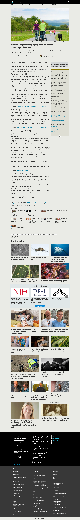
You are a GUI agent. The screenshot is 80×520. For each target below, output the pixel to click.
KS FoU (14, 501)
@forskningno (56, 436)
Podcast (60, 2)
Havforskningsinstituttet (17, 490)
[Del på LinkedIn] (16, 237)
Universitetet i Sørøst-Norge (57, 505)
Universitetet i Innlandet (57, 501)
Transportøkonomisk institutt (58, 495)
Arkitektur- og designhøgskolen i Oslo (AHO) (21, 472)
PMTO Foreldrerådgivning (56, 126)
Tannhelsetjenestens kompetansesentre (60, 493)
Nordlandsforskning (36, 494)
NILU (14, 514)
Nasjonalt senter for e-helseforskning (39, 485)
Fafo (14, 480)
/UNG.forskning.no (57, 440)
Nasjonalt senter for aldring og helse (39, 484)
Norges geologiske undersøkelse (38, 500)
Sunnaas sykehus (56, 490)
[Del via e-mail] (18, 237)
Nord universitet (36, 492)
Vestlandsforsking (56, 508)
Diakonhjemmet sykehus (17, 475)
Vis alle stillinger (40, 306)
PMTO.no (53, 131)
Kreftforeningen (16, 502)
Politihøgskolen (55, 471)
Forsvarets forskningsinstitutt (18, 484)
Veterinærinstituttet (56, 510)
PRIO (53, 472)
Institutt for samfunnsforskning (18, 499)
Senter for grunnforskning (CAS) (58, 481)
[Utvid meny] (68, 2)
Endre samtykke (17, 464)
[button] (13, 296)
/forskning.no (56, 438)
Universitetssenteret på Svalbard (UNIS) (60, 507)
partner (54, 234)
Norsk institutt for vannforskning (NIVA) (40, 511)
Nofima (34, 491)
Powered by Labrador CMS (40, 518)
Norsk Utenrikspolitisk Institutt (38, 508)
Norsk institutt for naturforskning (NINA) (40, 509)
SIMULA (54, 478)
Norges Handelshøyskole (37, 497)
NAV (14, 508)
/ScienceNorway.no (57, 443)
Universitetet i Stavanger (57, 504)
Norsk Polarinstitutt (36, 503)
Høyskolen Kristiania (17, 498)
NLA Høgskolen (35, 471)
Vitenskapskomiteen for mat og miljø (59, 513)
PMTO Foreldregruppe (55, 129)
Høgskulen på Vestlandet (17, 496)
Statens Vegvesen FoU (56, 487)
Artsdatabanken (16, 474)
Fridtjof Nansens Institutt (17, 487)
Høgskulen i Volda (16, 495)
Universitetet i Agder (56, 498)
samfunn (49, 234)
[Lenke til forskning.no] (29, 1)
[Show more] (60, 136)
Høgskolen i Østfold (16, 493)
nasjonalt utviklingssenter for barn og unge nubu (24, 234)
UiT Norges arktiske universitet (58, 496)
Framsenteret (15, 485)
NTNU (34, 478)
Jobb (64, 2)
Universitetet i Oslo (56, 502)
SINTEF (54, 480)
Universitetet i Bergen (56, 499)
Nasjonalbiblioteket (36, 479)
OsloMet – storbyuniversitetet (38, 512)
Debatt (52, 2)
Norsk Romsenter (36, 506)
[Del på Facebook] (12, 237)
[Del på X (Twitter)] (14, 237)
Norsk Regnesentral (36, 505)
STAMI (54, 485)
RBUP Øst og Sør (56, 474)
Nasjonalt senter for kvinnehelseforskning (40, 487)
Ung (56, 2)
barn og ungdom (41, 234)
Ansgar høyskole (16, 471)
